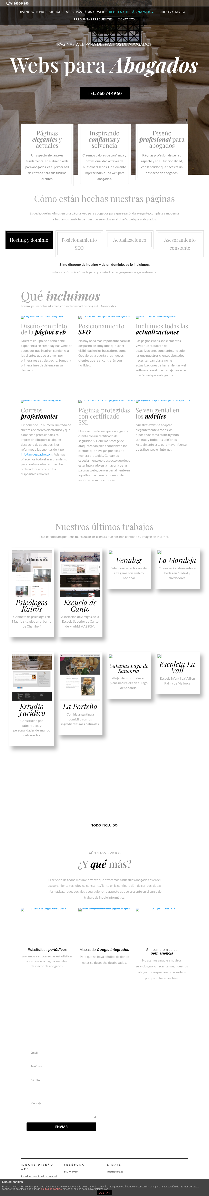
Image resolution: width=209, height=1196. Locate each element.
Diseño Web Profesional (40, 12)
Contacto (126, 19)
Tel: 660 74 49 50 (105, 93)
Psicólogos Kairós (32, 605)
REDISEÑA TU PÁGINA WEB (129, 12)
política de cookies (51, 1189)
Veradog (128, 560)
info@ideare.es (138, 1077)
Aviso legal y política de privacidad (39, 1176)
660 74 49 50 (137, 1063)
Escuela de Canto (80, 605)
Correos (39, 413)
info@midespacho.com (36, 454)
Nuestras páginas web (85, 12)
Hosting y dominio (29, 240)
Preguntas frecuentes (93, 19)
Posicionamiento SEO (79, 244)
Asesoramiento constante (180, 244)
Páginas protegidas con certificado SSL (104, 416)
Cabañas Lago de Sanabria (128, 668)
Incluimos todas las (162, 329)
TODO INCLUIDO (104, 825)
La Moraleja (177, 560)
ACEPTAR (104, 1193)
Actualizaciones (129, 240)
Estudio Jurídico (31, 709)
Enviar (61, 1127)
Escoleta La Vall (177, 667)
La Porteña (80, 706)
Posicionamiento (101, 329)
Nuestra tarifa (172, 12)
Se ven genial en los (157, 413)
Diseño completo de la (44, 329)
